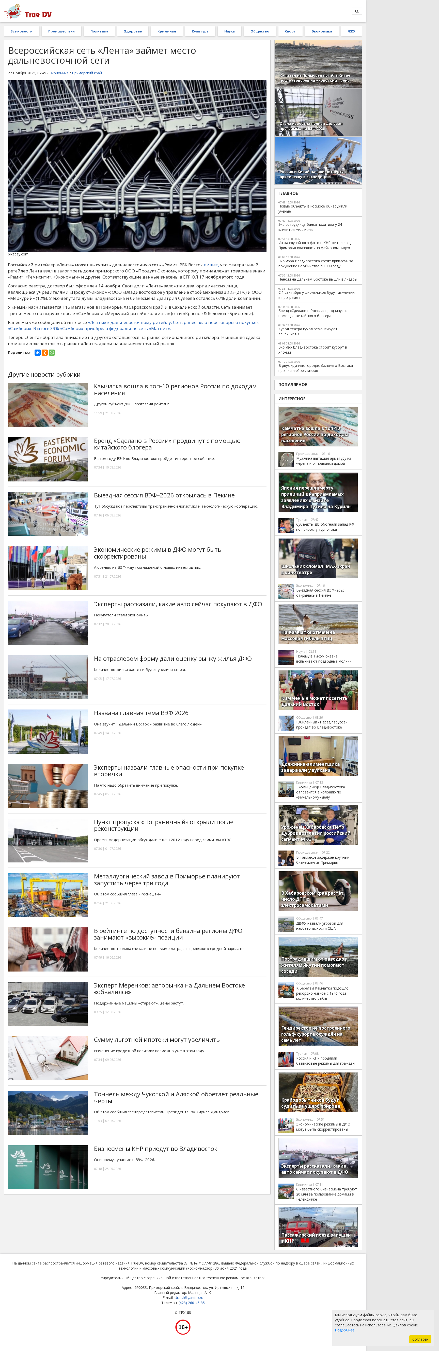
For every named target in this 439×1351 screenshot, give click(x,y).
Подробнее (344, 1330)
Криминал (167, 31)
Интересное (291, 399)
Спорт (290, 31)
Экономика (322, 31)
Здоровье (133, 31)
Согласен (420, 1339)
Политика (99, 31)
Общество (259, 31)
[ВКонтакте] (38, 353)
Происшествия (61, 31)
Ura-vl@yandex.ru (189, 1297)
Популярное (292, 384)
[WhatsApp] (52, 353)
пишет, (211, 265)
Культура (200, 31)
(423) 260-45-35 (192, 1302)
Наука (229, 31)
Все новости (21, 31)
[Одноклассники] (45, 353)
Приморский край (87, 73)
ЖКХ (351, 31)
